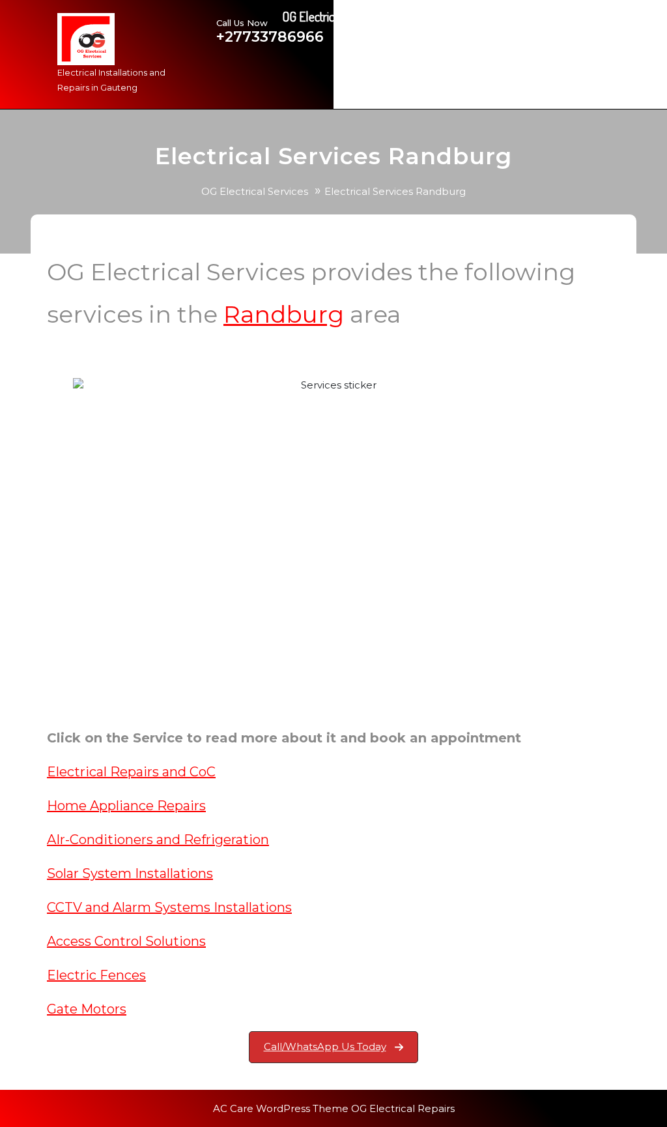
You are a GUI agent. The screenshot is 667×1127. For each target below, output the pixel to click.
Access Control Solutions (126, 941)
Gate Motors (86, 1009)
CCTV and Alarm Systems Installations (169, 907)
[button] (334, 1047)
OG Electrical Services (254, 191)
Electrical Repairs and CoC (131, 772)
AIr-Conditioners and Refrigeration (158, 839)
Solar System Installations (130, 873)
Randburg (283, 314)
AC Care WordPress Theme (280, 1108)
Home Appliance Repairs (126, 805)
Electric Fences (96, 975)
